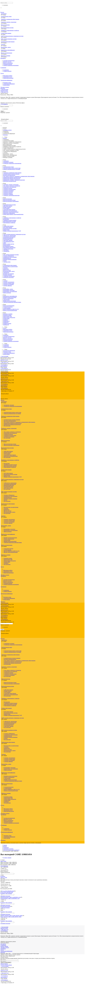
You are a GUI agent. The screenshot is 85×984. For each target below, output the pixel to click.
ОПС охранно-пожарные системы (8, 38)
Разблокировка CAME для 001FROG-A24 (10, 898)
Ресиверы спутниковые (8, 273)
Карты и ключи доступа (8, 244)
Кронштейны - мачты (6, 47)
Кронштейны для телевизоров (10, 291)
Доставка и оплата (5, 87)
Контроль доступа (7, 61)
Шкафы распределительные (9, 301)
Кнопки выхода (6, 245)
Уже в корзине (8, 893)
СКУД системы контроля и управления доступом (12, 36)
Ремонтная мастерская (8, 78)
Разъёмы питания (7, 323)
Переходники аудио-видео (9, 317)
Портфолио (3, 58)
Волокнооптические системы (10, 228)
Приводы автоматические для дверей (11, 169)
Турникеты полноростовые (9, 189)
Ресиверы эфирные (7, 274)
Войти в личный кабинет (6, 962)
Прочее (5, 260)
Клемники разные (7, 315)
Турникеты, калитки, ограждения (8, 22)
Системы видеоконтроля (8, 60)
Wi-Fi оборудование (7, 227)
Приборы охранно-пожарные (9, 259)
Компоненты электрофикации (8, 50)
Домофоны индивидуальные (9, 220)
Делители (5, 267)
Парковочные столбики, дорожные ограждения (14, 179)
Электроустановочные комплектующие (12, 302)
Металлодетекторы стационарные (11, 201)
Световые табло (6, 261)
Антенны (3, 44)
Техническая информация (6, 80)
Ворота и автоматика (8, 63)
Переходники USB (7, 316)
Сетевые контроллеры (8, 248)
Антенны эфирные (7, 285)
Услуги (2, 73)
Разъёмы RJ (5, 322)
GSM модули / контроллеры (9, 235)
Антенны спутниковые (8, 284)
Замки (4, 242)
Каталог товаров (4, 946)
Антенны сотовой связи (8, 283)
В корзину (3, 876)
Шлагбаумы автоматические (9, 181)
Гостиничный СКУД (7, 239)
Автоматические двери (6, 16)
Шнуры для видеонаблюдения (10, 310)
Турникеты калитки (7, 188)
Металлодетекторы (5, 24)
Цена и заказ (3, 861)
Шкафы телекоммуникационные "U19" (12, 230)
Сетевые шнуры (6, 308)
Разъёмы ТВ (6, 324)
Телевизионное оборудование (7, 41)
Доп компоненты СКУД (8, 241)
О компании (3, 67)
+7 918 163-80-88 (4, 89)
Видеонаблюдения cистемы (7, 27)
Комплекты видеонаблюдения (10, 210)
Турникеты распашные (8, 190)
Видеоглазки (6, 219)
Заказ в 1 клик (4, 877)
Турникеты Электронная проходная (11, 195)
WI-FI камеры (6, 208)
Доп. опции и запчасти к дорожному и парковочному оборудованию (18, 176)
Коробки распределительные (9, 297)
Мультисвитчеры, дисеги (9, 271)
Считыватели (6, 251)
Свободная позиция (5, 907)
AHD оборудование (7, 206)
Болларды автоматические (9, 175)
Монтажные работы (7, 75)
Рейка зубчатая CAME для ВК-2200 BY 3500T (11, 916)
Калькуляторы (6, 85)
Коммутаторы (6, 229)
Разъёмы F (5, 319)
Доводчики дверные (7, 240)
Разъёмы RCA (6, 321)
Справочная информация (9, 83)
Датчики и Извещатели (8, 255)
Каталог (2, 12)
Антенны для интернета (8, 282)
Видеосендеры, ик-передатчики (10, 266)
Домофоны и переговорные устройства (10, 30)
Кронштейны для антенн (8, 290)
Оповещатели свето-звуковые (10, 257)
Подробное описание (5, 896)
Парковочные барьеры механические (11, 178)
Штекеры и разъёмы (5, 55)
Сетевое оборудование (6, 33)
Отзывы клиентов (7, 71)
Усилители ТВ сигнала (8, 277)
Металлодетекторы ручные (9, 200)
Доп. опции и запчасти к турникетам (11, 185)
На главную (3, 944)
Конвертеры (6, 268)
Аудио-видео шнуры (7, 306)
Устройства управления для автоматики (12, 163)
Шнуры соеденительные (6, 52)
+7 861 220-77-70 (4, 92)
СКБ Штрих (6, 250)
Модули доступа (7, 270)
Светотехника (6, 299)
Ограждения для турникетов (9, 187)
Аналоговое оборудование (9, 209)
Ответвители (6, 272)
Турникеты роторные (8, 191)
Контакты (3, 88)
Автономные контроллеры (9, 236)
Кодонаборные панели (8, 246)
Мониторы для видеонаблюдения (10, 212)
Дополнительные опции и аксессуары (11, 168)
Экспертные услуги (7, 76)
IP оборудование (7, 207)
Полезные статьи (7, 82)
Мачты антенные (7, 292)
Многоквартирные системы (9, 221)
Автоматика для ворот (8, 162)
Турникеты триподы (7, 193)
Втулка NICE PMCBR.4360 (7, 892)
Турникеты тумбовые (8, 194)
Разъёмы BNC (6, 318)
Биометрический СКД (8, 238)
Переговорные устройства (9, 222)
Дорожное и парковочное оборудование (10, 19)
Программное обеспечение (9, 247)
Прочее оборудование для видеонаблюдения (13, 214)
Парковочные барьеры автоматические (12, 177)
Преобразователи (7, 258)
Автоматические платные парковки (11, 173)
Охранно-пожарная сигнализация (10, 65)
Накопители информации (9, 213)
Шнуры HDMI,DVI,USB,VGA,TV (11, 309)
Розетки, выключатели (8, 298)
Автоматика (4, 13)
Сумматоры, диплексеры (8, 276)
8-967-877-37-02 (4, 90)
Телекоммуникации (7, 64)
